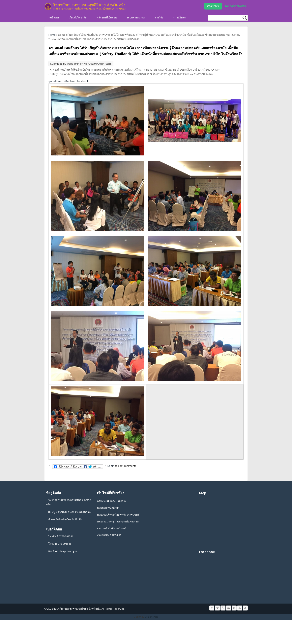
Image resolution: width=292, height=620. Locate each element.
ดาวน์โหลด (179, 17)
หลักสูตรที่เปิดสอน (107, 17)
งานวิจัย (159, 17)
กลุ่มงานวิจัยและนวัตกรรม (112, 501)
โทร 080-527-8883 (235, 6)
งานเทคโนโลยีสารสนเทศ (111, 528)
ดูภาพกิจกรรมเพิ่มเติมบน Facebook (68, 81)
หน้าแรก (54, 17)
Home (52, 34)
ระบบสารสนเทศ (136, 17)
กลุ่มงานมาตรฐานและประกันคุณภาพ (118, 521)
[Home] (48, 6)
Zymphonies (151, 616)
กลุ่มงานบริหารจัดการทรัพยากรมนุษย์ (118, 515)
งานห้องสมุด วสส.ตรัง (109, 535)
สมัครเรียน (213, 6)
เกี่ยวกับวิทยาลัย (78, 17)
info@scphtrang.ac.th (67, 551)
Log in (110, 466)
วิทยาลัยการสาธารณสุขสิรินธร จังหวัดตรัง (89, 5)
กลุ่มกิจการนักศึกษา (108, 508)
